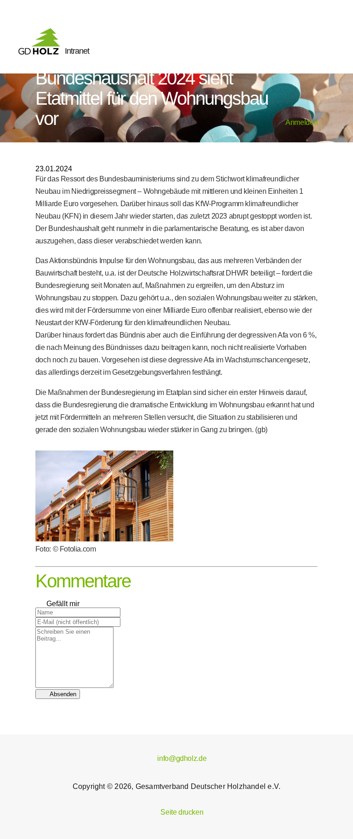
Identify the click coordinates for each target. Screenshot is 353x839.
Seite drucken (177, 812)
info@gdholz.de (176, 758)
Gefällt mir (57, 604)
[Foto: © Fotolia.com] (104, 539)
